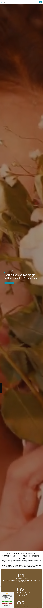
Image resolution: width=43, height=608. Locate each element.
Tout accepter (7, 601)
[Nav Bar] (40, 2)
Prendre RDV (11, 283)
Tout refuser (7, 603)
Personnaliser (7, 605)
